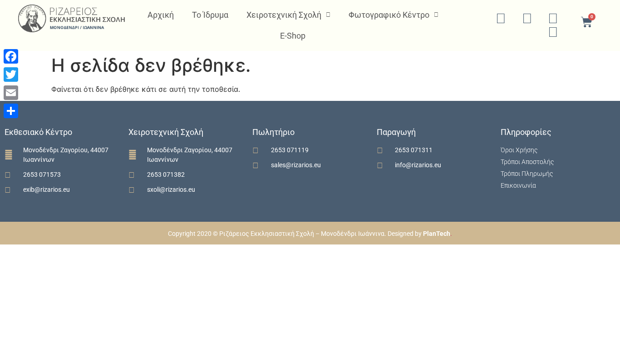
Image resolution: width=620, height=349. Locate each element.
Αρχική (161, 15)
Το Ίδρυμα (210, 15)
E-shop (292, 35)
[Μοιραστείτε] (11, 111)
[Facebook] (11, 56)
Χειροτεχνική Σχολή (283, 15)
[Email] (11, 93)
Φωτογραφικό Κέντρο (389, 15)
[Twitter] (11, 74)
